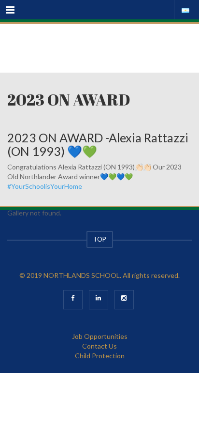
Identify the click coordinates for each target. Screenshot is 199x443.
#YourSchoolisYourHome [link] (44, 186)
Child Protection (100, 355)
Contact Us (99, 346)
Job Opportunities (100, 336)
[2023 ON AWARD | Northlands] (99, 48)
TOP (99, 239)
